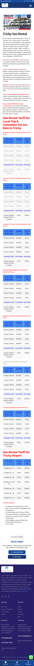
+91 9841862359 (6, 638)
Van (30, 52)
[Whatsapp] (24, 1)
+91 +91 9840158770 (25, 636)
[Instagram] (5, 596)
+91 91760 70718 (6, 642)
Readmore (24, 591)
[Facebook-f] (2, 596)
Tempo (16, 46)
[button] (17, 537)
